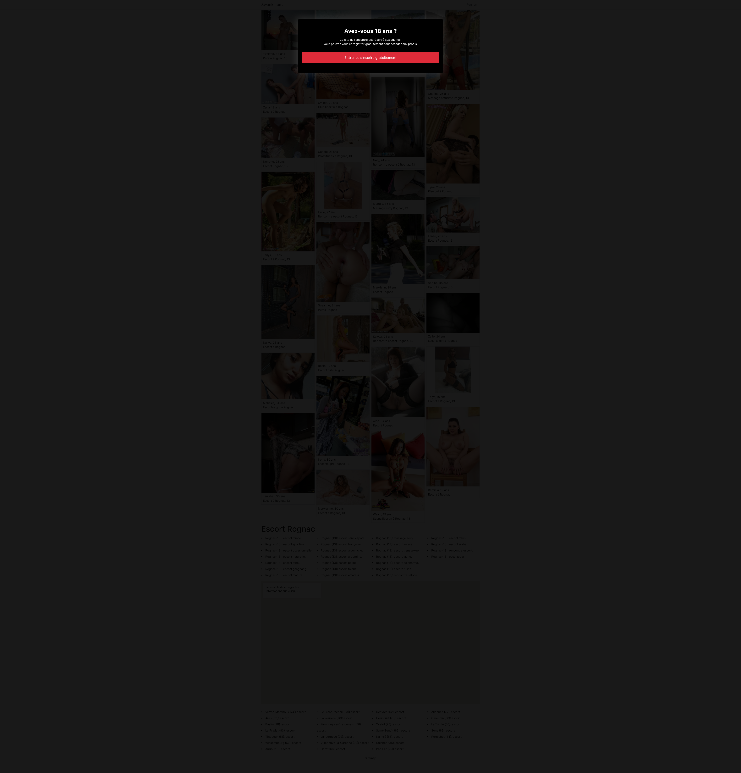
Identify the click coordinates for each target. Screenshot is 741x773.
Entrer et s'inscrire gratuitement (370, 58)
